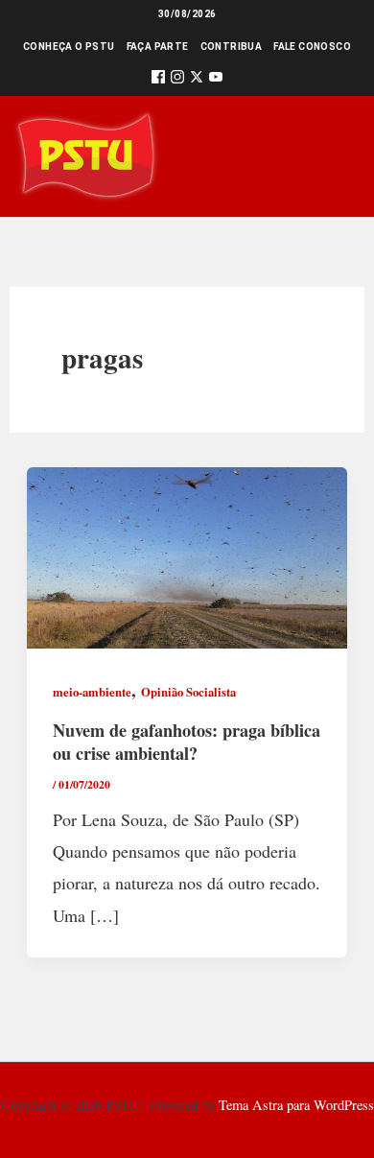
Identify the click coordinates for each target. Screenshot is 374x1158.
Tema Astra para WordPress (296, 1105)
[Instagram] (177, 80)
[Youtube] (215, 80)
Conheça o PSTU (69, 46)
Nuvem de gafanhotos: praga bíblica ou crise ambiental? (186, 742)
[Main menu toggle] (332, 155)
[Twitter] (196, 80)
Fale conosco (312, 46)
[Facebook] (158, 80)
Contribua (231, 46)
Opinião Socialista (188, 691)
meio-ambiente (92, 691)
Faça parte (158, 46)
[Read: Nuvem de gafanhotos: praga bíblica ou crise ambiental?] (187, 555)
